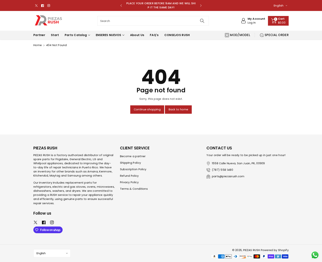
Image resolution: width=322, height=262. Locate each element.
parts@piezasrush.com (228, 176)
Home (37, 45)
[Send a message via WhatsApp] (315, 255)
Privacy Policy (129, 182)
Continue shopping (147, 109)
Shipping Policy (130, 163)
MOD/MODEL (240, 35)
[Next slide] (200, 5)
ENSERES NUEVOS (108, 35)
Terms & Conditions (134, 189)
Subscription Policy (133, 169)
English (41, 253)
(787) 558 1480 (222, 170)
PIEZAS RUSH (251, 250)
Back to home (178, 109)
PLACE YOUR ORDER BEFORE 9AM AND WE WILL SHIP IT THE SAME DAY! (161, 5)
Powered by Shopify (275, 250)
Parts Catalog (76, 35)
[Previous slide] (121, 5)
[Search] (202, 20)
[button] (278, 21)
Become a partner (133, 156)
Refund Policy (129, 176)
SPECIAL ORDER (277, 35)
